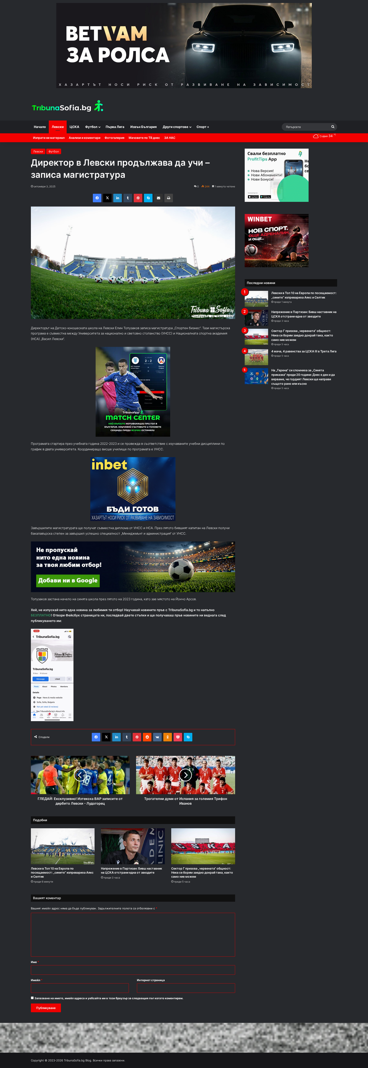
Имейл (36, 980)
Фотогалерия (114, 137)
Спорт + (203, 127)
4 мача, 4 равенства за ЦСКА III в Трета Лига (303, 351)
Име (35, 962)
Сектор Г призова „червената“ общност (202, 872)
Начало (40, 127)
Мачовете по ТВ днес (144, 137)
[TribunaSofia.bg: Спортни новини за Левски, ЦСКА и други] (68, 106)
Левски (58, 127)
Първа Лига (115, 127)
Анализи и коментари (84, 137)
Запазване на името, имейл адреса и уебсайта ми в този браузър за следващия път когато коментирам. (108, 998)
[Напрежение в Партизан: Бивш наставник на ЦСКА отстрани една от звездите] (133, 846)
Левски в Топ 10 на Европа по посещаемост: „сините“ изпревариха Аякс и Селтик (62, 872)
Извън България (143, 127)
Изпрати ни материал (49, 137)
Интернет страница (151, 980)
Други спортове (175, 127)
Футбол (91, 127)
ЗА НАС (169, 137)
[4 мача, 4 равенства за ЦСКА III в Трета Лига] (256, 357)
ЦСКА (74, 127)
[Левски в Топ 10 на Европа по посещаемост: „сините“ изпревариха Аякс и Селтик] (63, 846)
